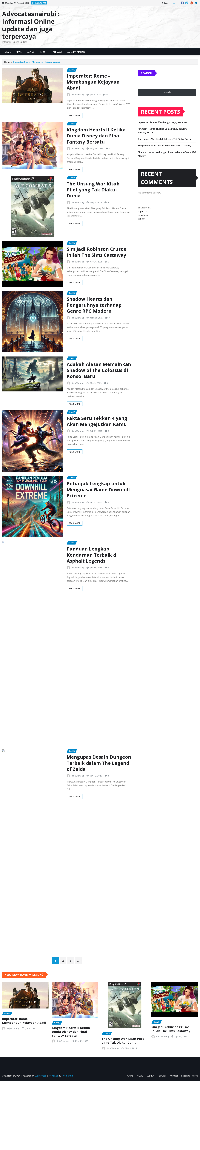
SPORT (44, 51)
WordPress (40, 1075)
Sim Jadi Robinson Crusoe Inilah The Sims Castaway (97, 252)
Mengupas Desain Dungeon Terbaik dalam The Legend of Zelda (99, 763)
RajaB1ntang (78, 94)
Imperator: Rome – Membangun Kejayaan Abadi (36, 62)
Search (146, 73)
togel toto (143, 211)
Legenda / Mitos (76, 51)
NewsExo (53, 1075)
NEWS (19, 51)
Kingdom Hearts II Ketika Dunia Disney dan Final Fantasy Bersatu (96, 136)
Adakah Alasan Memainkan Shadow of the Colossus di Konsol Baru (99, 370)
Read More (74, 115)
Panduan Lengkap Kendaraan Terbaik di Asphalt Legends (92, 555)
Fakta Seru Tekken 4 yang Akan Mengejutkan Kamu (97, 421)
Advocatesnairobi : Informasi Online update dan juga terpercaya (31, 25)
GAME (7, 51)
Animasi (57, 51)
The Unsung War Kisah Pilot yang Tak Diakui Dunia (93, 190)
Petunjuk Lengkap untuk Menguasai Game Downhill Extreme (98, 489)
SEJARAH (31, 51)
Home (7, 62)
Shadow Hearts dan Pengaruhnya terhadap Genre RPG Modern (94, 305)
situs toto (143, 214)
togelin (141, 218)
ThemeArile (67, 1075)
